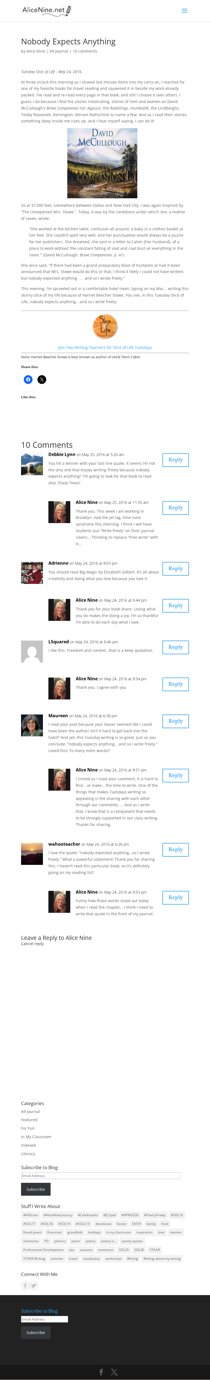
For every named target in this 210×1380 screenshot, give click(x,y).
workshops (113, 1258)
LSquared (58, 642)
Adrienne (58, 563)
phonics (60, 1241)
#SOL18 (47, 1223)
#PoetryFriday (154, 1215)
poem (75, 1241)
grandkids (75, 1232)
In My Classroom (36, 1136)
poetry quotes (132, 1241)
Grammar (54, 1232)
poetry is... (108, 1241)
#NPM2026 (130, 1215)
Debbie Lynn (61, 454)
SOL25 (124, 1249)
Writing (132, 1258)
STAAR (155, 1249)
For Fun (28, 1128)
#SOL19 (64, 1223)
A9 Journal (58, 51)
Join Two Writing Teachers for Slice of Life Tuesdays (105, 347)
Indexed (28, 1145)
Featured (29, 1119)
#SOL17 (29, 1223)
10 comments (85, 51)
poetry (90, 1241)
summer (57, 1258)
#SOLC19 (83, 1223)
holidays (94, 1232)
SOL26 (139, 1249)
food (164, 1223)
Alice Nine (36, 51)
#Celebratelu (88, 1215)
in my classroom (118, 1232)
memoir (176, 1232)
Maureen (58, 716)
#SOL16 (177, 1215)
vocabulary (91, 1258)
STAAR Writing (34, 1258)
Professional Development (43, 1249)
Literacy (28, 1153)
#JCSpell (109, 1215)
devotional (103, 1223)
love (161, 1232)
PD (46, 1241)
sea (71, 1249)
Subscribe (36, 1189)
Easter (122, 1223)
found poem (32, 1232)
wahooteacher (64, 844)
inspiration (144, 1232)
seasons (86, 1249)
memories (31, 1241)
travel (73, 1258)
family (151, 1223)
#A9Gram (30, 1215)
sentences (105, 1249)
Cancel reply (32, 943)
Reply (175, 460)
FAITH (136, 1223)
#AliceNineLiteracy (58, 1215)
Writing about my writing (162, 1258)
